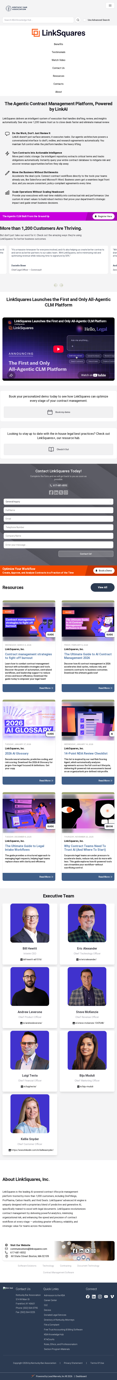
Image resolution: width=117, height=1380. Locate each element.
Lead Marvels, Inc (56, 1376)
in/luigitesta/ (29, 1086)
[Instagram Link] (65, 492)
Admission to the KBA (54, 1295)
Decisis (47, 1310)
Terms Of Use (97, 1363)
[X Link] (60, 492)
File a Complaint (51, 1324)
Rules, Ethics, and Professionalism (60, 1344)
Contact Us (23, 1289)
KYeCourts (49, 1339)
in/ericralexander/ (88, 959)
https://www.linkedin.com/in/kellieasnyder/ (32, 1150)
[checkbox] (84, 20)
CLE (46, 1305)
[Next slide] (61, 285)
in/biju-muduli (86, 1086)
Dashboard (81, 1376)
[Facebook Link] (51, 492)
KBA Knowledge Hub (54, 1334)
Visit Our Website (20, 1245)
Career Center (50, 1300)
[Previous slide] (55, 285)
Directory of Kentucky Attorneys (59, 1320)
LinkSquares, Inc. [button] (15, 649)
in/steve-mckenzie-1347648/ (89, 1023)
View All (102, 587)
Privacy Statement (73, 1363)
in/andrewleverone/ (32, 1023)
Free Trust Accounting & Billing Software (63, 1329)
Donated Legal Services (55, 1315)
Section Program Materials (57, 1349)
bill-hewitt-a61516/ (32, 959)
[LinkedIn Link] (56, 492)
